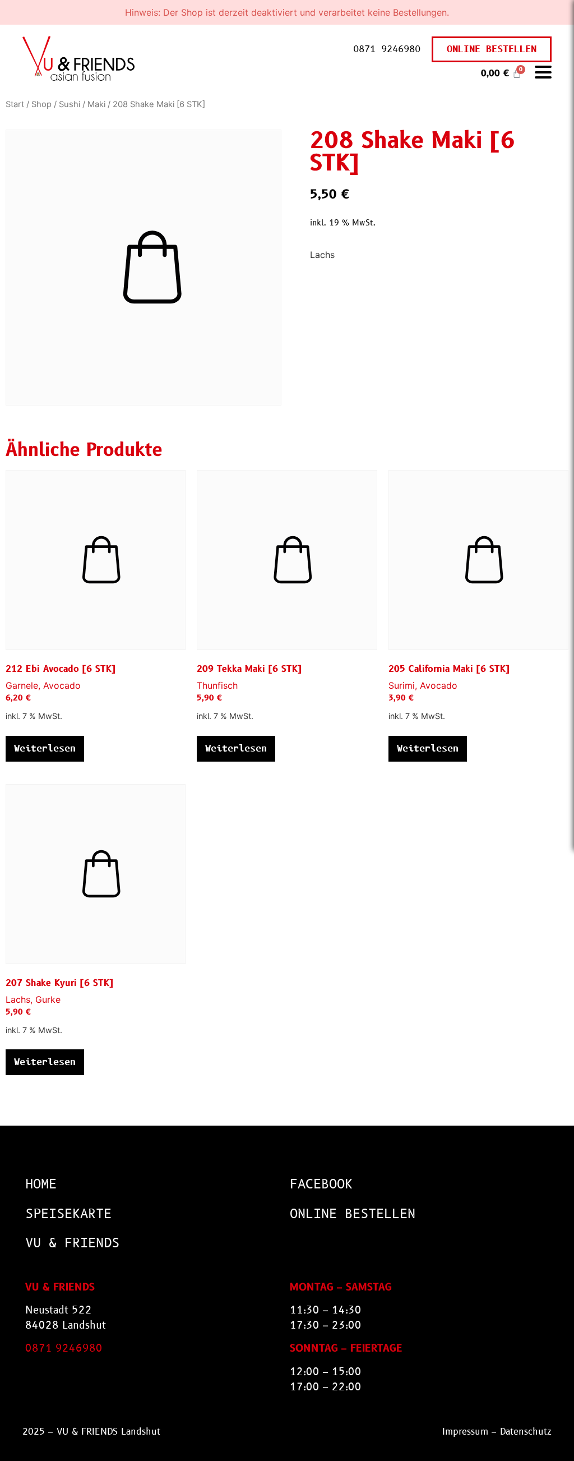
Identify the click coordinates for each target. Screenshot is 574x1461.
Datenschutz (526, 1431)
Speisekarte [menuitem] (68, 1214)
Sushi (69, 104)
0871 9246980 (386, 49)
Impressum (465, 1431)
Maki (96, 104)
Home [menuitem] (41, 1184)
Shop (41, 104)
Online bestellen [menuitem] (352, 1214)
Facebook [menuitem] (321, 1184)
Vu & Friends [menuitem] (72, 1243)
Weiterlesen (45, 748)
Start (15, 104)
